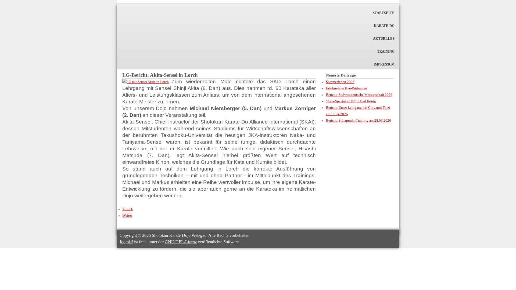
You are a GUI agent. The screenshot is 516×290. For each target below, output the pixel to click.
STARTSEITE (384, 13)
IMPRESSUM (384, 64)
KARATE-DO (384, 26)
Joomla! (126, 242)
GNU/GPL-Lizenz (181, 242)
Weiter (127, 216)
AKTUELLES (384, 39)
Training (386, 51)
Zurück (128, 209)
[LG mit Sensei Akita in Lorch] (145, 82)
